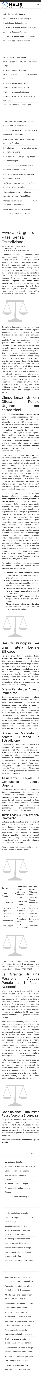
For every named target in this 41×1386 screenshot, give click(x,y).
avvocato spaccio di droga (14, 70)
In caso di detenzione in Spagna (16, 41)
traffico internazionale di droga (16, 92)
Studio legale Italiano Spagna (15, 23)
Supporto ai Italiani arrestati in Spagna (19, 36)
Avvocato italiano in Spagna (15, 32)
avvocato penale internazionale (16, 87)
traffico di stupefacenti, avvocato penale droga (20, 64)
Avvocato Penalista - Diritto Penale (17, 105)
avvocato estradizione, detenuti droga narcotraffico (19, 98)
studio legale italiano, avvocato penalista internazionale (20, 77)
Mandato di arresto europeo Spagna (18, 18)
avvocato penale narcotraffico (16, 83)
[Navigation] (38, 5)
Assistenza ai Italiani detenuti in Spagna (19, 27)
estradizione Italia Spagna (14, 14)
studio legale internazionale (14, 57)
